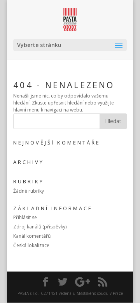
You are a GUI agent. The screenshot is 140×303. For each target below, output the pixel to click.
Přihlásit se (25, 217)
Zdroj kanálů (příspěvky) (39, 226)
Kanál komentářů (32, 236)
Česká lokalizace (31, 245)
